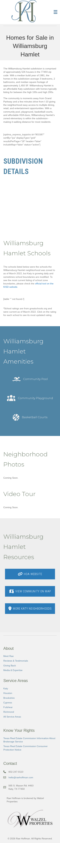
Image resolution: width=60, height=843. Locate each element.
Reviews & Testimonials (15, 660)
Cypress (7, 702)
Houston (7, 693)
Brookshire (9, 698)
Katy (5, 688)
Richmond (8, 712)
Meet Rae (8, 656)
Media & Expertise (12, 670)
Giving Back (9, 665)
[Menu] (55, 12)
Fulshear (8, 707)
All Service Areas (12, 716)
